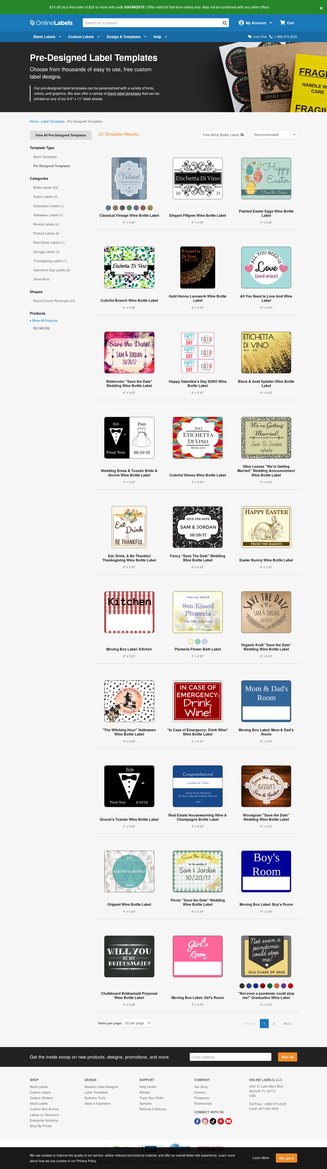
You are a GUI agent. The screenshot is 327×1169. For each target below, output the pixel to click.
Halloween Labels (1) (48, 215)
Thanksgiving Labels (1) (50, 261)
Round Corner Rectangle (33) (54, 300)
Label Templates (53, 121)
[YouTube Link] (228, 1121)
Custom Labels (81, 36)
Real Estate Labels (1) (49, 242)
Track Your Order (151, 1098)
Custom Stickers (41, 1098)
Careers (200, 1092)
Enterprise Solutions (44, 1120)
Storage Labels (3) (46, 251)
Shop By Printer (41, 1126)
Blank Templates (45, 156)
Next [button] (287, 1023)
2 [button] (274, 1023)
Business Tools (95, 1098)
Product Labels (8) (46, 233)
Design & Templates (124, 36)
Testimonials (203, 1103)
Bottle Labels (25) (45, 187)
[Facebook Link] (198, 1121)
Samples (145, 1103)
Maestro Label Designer (101, 1086)
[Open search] (225, 23)
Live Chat (260, 36)
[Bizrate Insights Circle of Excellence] (188, 1143)
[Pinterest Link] (221, 1121)
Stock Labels (39, 1103)
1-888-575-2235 (285, 36)
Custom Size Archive (44, 1109)
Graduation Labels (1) (48, 206)
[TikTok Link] (213, 1121)
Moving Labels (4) (46, 224)
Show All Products (44, 320)
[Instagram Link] (205, 1121)
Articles (144, 1092)
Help (157, 36)
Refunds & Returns (152, 1109)
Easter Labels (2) (45, 196)
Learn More (261, 1157)
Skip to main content (16, 4)
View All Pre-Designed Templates (60, 135)
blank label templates (124, 93)
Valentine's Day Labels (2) (51, 270)
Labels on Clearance (44, 1114)
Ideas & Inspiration (98, 1103)
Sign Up (288, 1057)
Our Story (201, 1086)
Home (34, 121)
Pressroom (202, 1098)
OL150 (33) (41, 328)
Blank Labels (44, 36)
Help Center (147, 1086)
